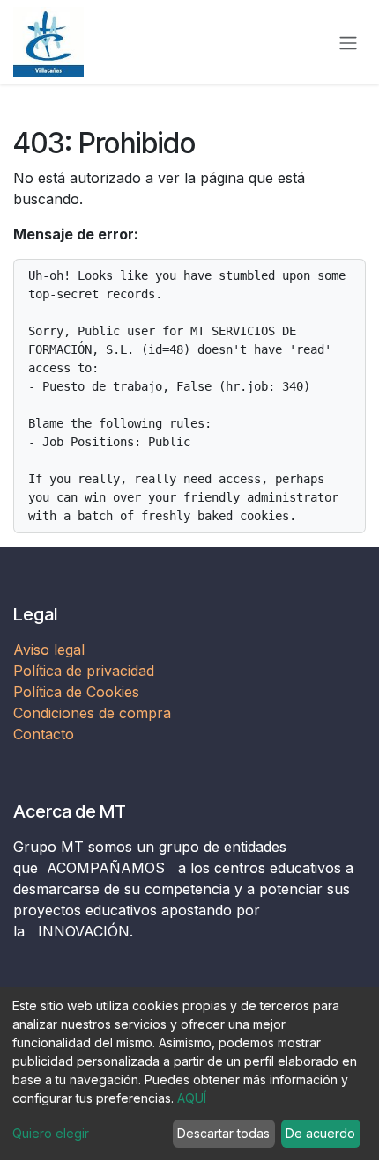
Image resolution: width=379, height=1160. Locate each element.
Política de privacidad (83, 670)
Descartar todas (223, 1133)
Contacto (43, 734)
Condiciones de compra (92, 713)
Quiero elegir (50, 1133)
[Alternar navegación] (348, 42)
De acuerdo (320, 1133)
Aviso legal (51, 649)
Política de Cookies (76, 692)
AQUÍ (191, 1097)
